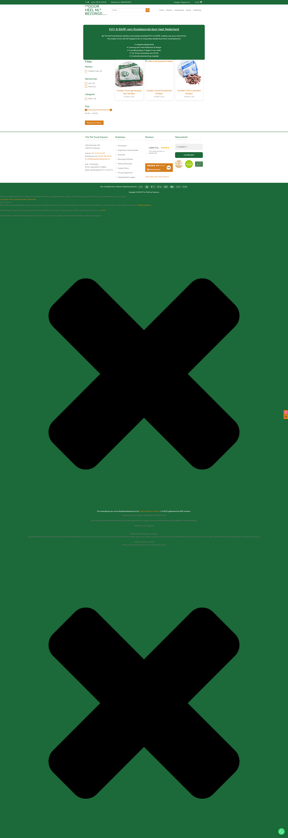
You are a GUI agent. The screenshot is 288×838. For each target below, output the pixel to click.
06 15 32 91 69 (98, 153)
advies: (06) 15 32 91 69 (98, 2)
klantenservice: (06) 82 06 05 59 (121, 2)
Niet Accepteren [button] (15, 199)
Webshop (197, 10)
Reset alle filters (94, 123)
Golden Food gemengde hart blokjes (129, 92)
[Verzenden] (148, 10)
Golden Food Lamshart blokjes (189, 92)
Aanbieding (179, 10)
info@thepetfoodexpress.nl (98, 159)
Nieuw (188, 10)
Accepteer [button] (4, 199)
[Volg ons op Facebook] (86, 2)
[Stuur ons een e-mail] (88, 2)
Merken (169, 10)
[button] (281, 831)
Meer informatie (29, 199)
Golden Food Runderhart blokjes (159, 92)
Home (161, 10)
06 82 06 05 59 (104, 156)
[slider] (86, 110)
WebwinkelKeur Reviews (149, 511)
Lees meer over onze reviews (157, 176)
